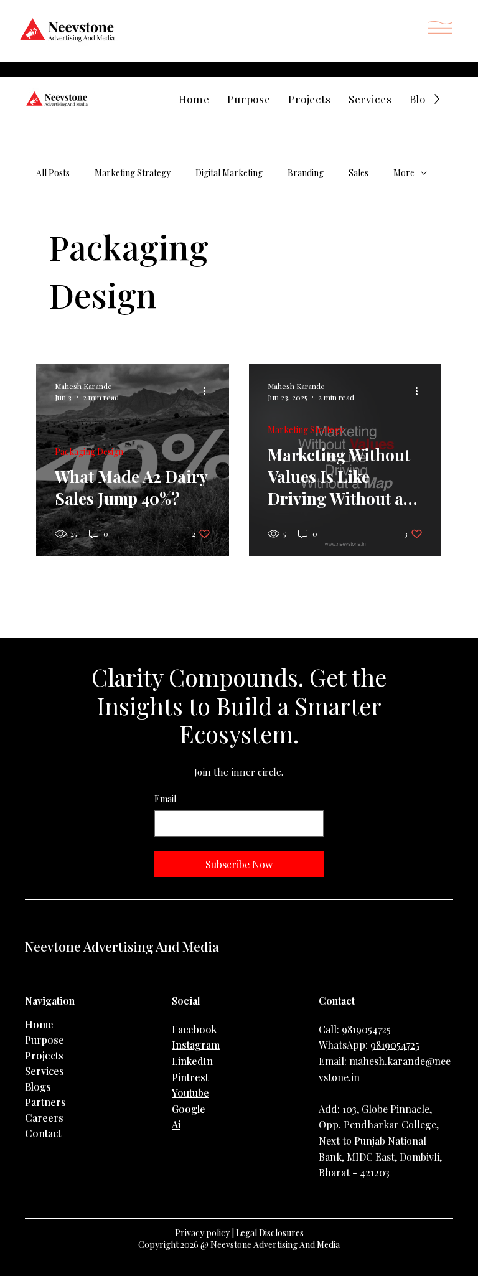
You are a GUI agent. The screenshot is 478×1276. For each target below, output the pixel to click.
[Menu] (440, 27)
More (404, 173)
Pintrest (190, 1077)
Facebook (194, 1029)
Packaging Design (89, 451)
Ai (176, 1124)
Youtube (190, 1092)
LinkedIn (192, 1060)
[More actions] (208, 390)
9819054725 (366, 1029)
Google (188, 1108)
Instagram (196, 1044)
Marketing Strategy (133, 173)
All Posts (53, 173)
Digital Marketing (229, 173)
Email (165, 799)
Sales (358, 173)
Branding (306, 173)
